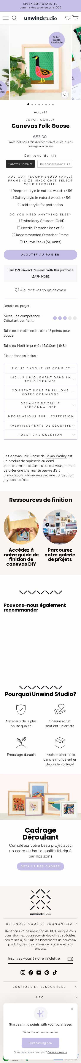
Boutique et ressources (39, 986)
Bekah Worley (40, 119)
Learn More (41, 276)
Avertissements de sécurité (40, 425)
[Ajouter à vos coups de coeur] (9, 624)
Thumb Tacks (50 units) (42, 242)
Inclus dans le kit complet (40, 368)
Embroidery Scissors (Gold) (42, 221)
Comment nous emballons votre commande (40, 392)
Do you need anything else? (40, 214)
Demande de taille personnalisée (40, 405)
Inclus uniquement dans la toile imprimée (40, 379)
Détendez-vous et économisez (39, 923)
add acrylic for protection (42, 205)
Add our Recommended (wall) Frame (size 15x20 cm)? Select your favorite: (40, 180)
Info (39, 997)
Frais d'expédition (40, 142)
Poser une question (41, 434)
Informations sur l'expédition (40, 416)
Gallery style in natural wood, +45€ (42, 198)
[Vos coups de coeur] (68, 18)
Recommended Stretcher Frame (42, 235)
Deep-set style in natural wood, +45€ (42, 191)
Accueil (39, 112)
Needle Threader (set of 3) (42, 228)
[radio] (20, 164)
